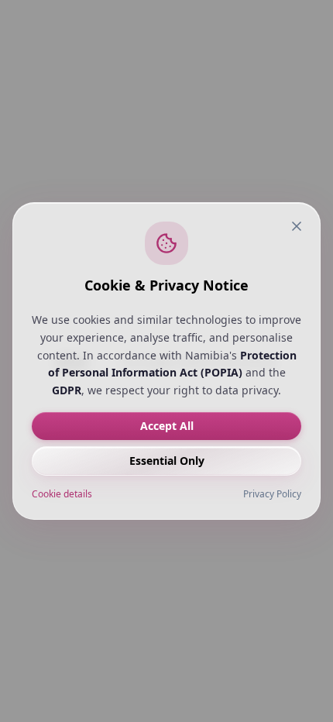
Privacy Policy (272, 494)
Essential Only (166, 460)
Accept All (167, 425)
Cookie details (62, 494)
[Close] (296, 226)
